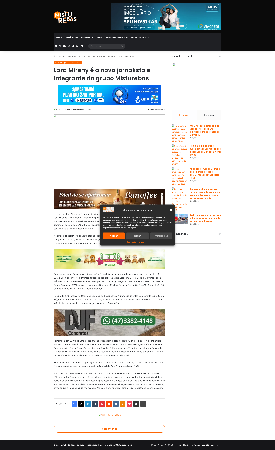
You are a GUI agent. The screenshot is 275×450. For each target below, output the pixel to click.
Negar (137, 235)
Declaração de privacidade (137, 242)
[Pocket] (129, 404)
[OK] (122, 404)
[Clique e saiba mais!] (109, 95)
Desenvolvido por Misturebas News (116, 445)
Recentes (209, 115)
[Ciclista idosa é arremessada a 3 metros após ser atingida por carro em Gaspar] (180, 219)
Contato (205, 445)
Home (59, 37)
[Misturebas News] (65, 17)
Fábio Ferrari (78, 110)
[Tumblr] (95, 404)
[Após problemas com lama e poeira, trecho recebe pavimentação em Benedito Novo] (180, 176)
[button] (170, 210)
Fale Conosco (139, 37)
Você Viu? (76, 62)
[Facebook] (74, 404)
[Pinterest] (102, 404)
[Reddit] (109, 404)
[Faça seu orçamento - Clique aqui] (109, 322)
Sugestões (216, 445)
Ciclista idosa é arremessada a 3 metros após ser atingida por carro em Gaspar (205, 218)
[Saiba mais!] (109, 258)
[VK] (116, 404)
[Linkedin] (88, 404)
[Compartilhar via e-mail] (136, 404)
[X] (81, 404)
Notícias (71, 37)
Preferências (161, 235)
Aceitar (114, 235)
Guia (99, 37)
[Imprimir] (143, 404)
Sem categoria (68, 56)
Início (58, 56)
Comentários (109, 428)
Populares (184, 115)
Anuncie (196, 445)
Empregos (87, 37)
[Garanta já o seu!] (109, 198)
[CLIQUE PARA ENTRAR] (110, 415)
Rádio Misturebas (115, 37)
